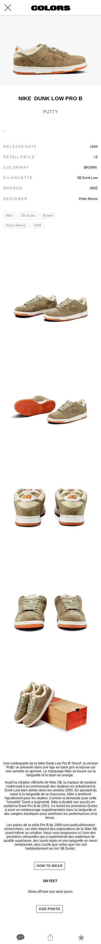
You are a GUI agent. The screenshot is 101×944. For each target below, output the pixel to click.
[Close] (7, 7)
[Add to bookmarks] (81, 937)
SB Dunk (28, 215)
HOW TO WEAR (49, 866)
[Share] (50, 937)
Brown (48, 215)
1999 (37, 225)
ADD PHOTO (49, 909)
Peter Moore (16, 225)
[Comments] (20, 937)
